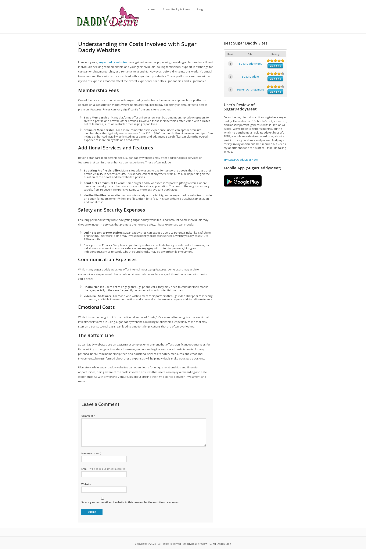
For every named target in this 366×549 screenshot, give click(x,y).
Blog (200, 9)
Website (86, 484)
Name (91, 453)
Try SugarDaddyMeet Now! (241, 160)
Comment (88, 415)
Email (103, 468)
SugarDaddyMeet (250, 63)
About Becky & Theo (176, 9)
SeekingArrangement (250, 89)
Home (151, 9)
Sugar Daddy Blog (220, 544)
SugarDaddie (250, 76)
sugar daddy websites (113, 62)
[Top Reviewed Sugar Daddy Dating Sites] (108, 26)
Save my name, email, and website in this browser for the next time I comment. (130, 502)
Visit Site (275, 65)
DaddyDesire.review (195, 544)
